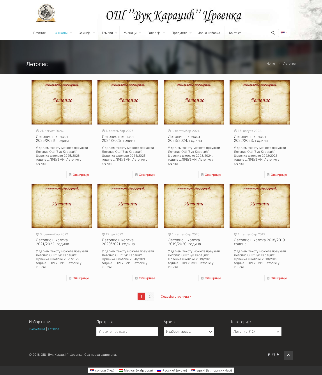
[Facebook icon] (268, 354)
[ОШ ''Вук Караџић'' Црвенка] (46, 13)
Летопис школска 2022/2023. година (251, 138)
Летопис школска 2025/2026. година (52, 138)
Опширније (81, 174)
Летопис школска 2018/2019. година (260, 242)
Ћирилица (37, 329)
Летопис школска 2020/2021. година (118, 242)
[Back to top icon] (288, 355)
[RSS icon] (278, 354)
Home (271, 63)
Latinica (53, 329)
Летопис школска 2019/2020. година (184, 242)
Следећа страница (175, 296)
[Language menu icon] (284, 33)
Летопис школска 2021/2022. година (52, 242)
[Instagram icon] (273, 354)
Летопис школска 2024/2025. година (118, 138)
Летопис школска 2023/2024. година (185, 138)
